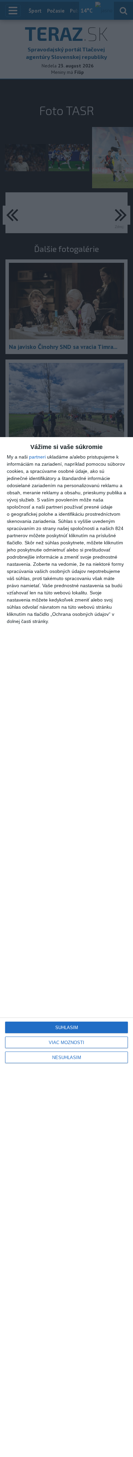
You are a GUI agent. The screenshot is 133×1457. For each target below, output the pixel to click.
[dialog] (66, 947)
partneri (37, 456)
